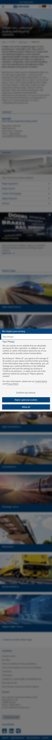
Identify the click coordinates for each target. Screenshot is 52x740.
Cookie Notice (41, 381)
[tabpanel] (26, 363)
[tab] (26, 336)
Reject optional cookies (26, 399)
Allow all (26, 406)
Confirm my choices (25, 392)
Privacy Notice (12, 383)
